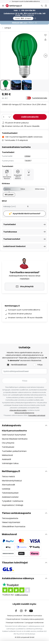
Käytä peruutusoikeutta (14, 430)
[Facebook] (17, 610)
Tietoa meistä (8, 476)
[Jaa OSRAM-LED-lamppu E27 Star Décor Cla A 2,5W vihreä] (45, 39)
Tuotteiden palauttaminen (14, 451)
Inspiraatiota (8, 505)
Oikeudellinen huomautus (13, 526)
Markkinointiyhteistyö (12, 480)
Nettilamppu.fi (11, 471)
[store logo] (15, 6)
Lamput (8, 28)
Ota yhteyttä (8, 443)
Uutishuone (18, 501)
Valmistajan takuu (10, 463)
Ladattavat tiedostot (14, 246)
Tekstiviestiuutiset (10, 493)
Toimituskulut (8, 447)
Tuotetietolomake (39, 98)
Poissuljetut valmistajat (36, 415)
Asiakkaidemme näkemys (18, 578)
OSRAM (27, 156)
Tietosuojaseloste (10, 518)
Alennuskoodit (8, 484)
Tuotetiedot (9, 224)
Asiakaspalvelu (11, 425)
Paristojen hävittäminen (15, 623)
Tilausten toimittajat (15, 562)
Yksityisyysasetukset (14, 616)
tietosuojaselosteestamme (24, 413)
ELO (23, 18)
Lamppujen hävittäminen (34, 623)
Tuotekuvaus (10, 231)
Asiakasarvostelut (10, 497)
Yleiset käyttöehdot (11, 522)
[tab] (24, 444)
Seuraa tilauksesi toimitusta (14, 438)
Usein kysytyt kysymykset (14, 434)
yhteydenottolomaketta (18, 410)
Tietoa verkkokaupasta (16, 513)
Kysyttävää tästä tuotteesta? (26, 213)
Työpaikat (6, 501)
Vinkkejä (19, 505)
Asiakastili (6, 459)
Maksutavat (7, 455)
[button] (5, 85)
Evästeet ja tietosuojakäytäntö (33, 619)
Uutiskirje (6, 488)
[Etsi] (42, 6)
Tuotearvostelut (11, 239)
